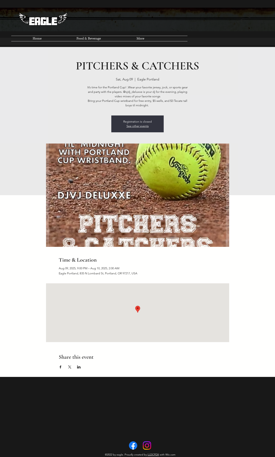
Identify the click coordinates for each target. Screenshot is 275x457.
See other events (137, 126)
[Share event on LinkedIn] (79, 366)
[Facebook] (133, 445)
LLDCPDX (153, 454)
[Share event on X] (69, 366)
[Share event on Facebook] (60, 366)
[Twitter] (146, 445)
